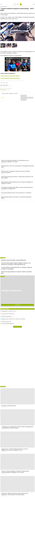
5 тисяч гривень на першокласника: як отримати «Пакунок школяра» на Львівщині (16, 268)
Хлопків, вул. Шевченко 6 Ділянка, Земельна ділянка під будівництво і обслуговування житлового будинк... (14, 494)
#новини (7, 82)
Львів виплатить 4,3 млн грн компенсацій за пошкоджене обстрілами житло (17, 166)
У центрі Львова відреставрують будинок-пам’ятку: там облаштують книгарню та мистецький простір (15, 263)
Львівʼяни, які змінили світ (11, 290)
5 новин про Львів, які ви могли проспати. (10, 78)
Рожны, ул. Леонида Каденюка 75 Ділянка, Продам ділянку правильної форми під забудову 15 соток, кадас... (15, 472)
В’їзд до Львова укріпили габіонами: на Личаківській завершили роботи (16, 197)
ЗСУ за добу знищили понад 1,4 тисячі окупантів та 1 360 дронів (16, 192)
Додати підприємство (17, 326)
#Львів (1, 82)
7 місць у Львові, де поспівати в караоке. (10, 76)
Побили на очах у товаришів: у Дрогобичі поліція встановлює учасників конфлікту (15, 172)
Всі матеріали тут (17, 304)
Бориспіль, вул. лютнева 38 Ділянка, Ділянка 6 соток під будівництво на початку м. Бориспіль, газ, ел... (14, 449)
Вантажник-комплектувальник (8, 405)
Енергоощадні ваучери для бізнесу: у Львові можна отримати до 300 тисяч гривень (17, 177)
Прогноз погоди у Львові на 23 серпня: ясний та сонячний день (16, 272)
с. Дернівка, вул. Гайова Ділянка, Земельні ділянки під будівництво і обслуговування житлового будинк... (17, 427)
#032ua (4, 82)
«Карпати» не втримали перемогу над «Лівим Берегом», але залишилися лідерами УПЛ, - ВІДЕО (15, 161)
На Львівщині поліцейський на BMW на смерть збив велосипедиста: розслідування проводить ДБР (17, 188)
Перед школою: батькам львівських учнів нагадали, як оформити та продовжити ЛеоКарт (17, 182)
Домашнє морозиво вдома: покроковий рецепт (13, 260)
